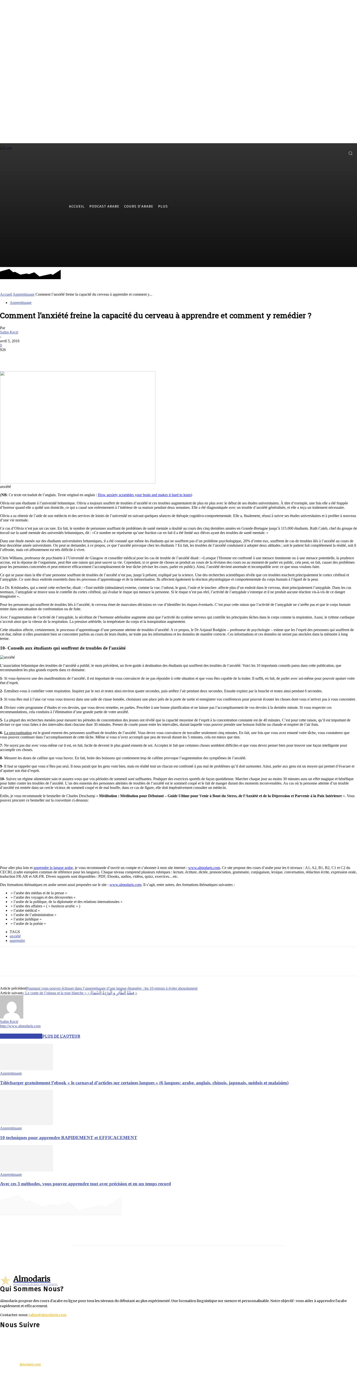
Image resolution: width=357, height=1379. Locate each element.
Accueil (6, 294)
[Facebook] (325, 153)
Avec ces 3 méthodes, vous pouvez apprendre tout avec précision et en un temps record (85, 1183)
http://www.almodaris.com (20, 1026)
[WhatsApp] (60, 357)
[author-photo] (11, 1017)
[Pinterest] (43, 357)
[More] (78, 357)
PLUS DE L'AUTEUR (61, 1036)
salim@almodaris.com (47, 1315)
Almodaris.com (30, 1364)
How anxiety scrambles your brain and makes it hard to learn (144, 495)
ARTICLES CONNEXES (21, 1036)
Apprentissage (23, 294)
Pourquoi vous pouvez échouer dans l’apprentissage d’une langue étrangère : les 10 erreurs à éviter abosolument (111, 988)
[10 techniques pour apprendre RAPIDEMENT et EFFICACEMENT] (26, 1124)
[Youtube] (339, 153)
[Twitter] (332, 153)
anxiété (15, 936)
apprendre (17, 940)
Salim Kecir (9, 332)
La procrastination (18, 733)
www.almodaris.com (204, 868)
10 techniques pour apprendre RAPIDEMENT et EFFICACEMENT (68, 1137)
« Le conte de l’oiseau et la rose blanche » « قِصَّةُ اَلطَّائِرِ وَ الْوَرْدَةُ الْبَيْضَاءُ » (79, 993)
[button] (350, 153)
